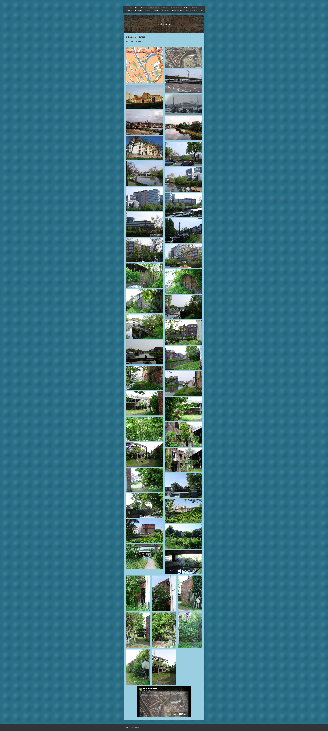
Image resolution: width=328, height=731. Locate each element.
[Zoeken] (202, 10)
